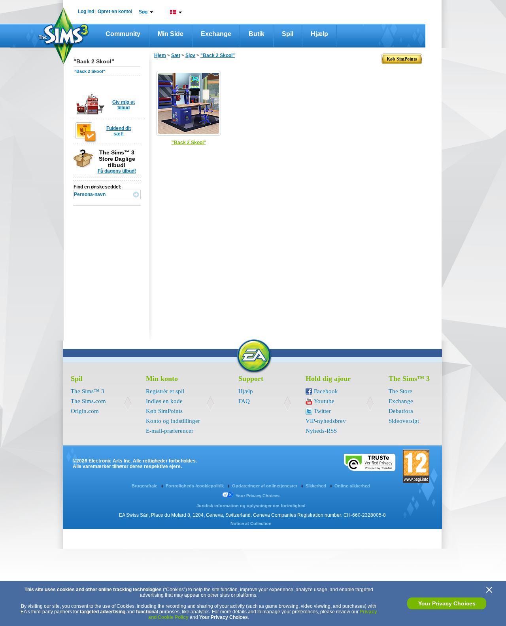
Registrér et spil (165, 391)
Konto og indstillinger (173, 421)
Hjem (160, 55)
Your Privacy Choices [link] (257, 495)
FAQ (244, 401)
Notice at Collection (251, 523)
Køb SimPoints (164, 411)
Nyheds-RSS (321, 431)
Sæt (175, 55)
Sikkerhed (316, 485)
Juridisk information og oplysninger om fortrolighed (251, 505)
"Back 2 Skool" (89, 71)
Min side (170, 33)
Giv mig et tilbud (123, 104)
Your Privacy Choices (447, 603)
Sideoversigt (404, 421)
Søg (143, 12)
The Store (400, 391)
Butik (256, 33)
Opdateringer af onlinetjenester (265, 485)
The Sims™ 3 (87, 391)
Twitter (322, 411)
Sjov (190, 55)
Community (123, 33)
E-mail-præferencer (169, 431)
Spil (287, 33)
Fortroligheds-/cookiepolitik (195, 485)
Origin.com (85, 411)
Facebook (326, 391)
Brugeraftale (145, 485)
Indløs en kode (164, 401)
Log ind (86, 11)
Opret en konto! (115, 11)
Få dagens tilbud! (117, 171)
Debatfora (401, 411)
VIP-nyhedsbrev (326, 421)
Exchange (216, 33)
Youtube (324, 401)
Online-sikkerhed (352, 485)
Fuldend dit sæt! (118, 131)
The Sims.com (88, 401)
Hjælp (319, 33)
